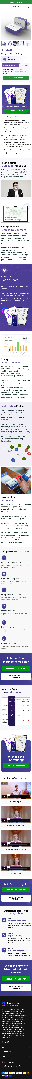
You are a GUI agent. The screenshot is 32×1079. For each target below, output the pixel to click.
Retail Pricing (24, 65)
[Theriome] (16, 7)
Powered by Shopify (7, 1068)
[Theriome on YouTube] (5, 1042)
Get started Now (16, 78)
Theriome (14, 1065)
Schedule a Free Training (16, 676)
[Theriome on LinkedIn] (8, 1042)
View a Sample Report (16, 110)
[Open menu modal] (2, 6)
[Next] (28, 24)
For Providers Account (9, 65)
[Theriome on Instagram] (3, 1042)
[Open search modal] (25, 6)
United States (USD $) (9, 1062)
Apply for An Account (16, 668)
